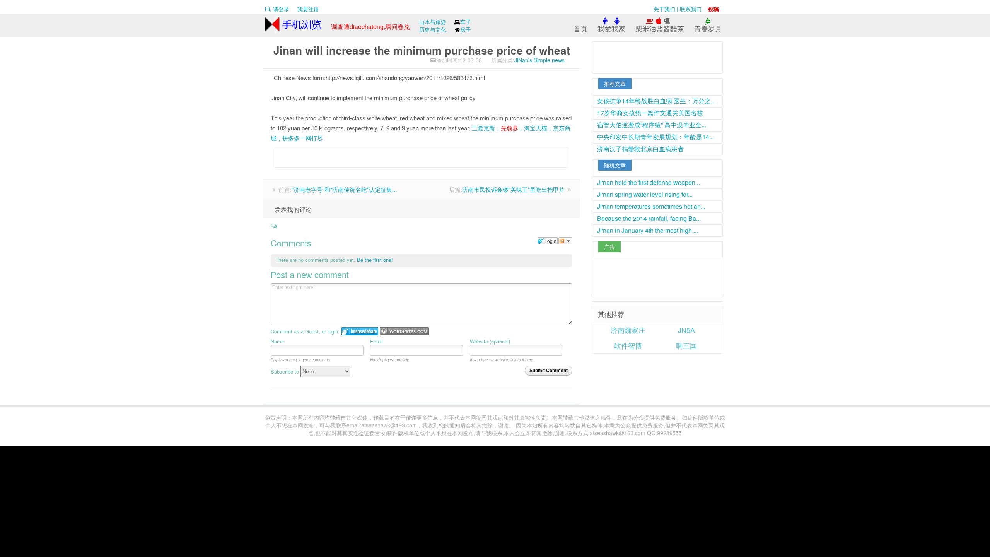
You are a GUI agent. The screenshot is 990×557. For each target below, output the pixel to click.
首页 (580, 28)
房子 (465, 29)
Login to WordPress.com (404, 331)
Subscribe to (285, 371)
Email (376, 341)
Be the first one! (375, 259)
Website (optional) (490, 341)
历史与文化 (432, 29)
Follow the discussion (565, 240)
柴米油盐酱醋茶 (659, 28)
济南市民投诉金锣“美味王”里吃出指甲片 (513, 189)
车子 (465, 22)
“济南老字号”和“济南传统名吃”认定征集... (344, 189)
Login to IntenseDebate (359, 331)
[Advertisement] (409, 162)
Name (277, 341)
